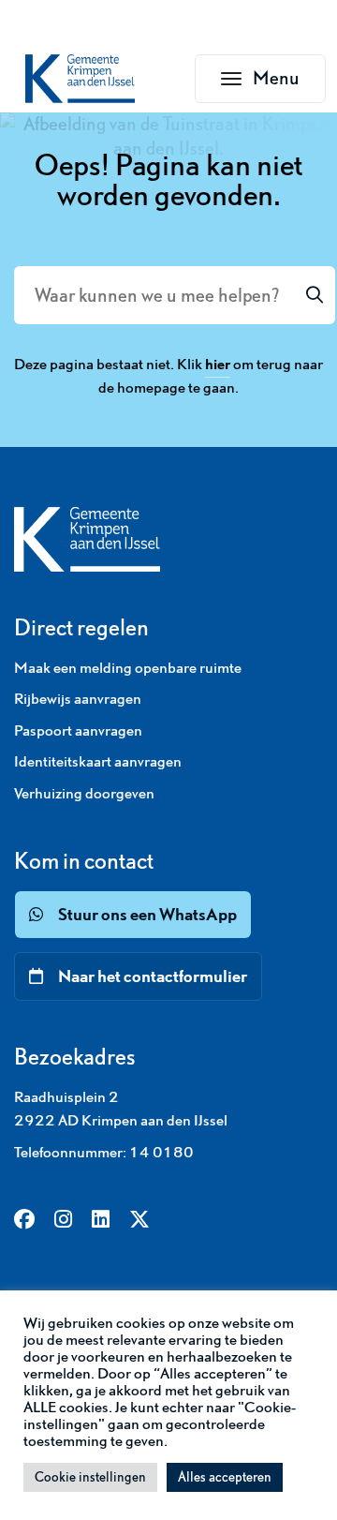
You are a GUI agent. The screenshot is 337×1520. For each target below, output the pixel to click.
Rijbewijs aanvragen (77, 698)
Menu (289, 83)
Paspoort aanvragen (78, 730)
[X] (139, 1221)
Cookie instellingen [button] (90, 1476)
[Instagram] (63, 1221)
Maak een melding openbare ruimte (128, 667)
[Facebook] (24, 1221)
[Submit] (314, 295)
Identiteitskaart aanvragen (98, 761)
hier (217, 363)
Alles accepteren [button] (224, 1476)
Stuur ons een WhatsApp (147, 914)
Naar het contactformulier (152, 976)
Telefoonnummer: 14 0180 (104, 1151)
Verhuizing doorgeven (84, 792)
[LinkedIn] (101, 1221)
